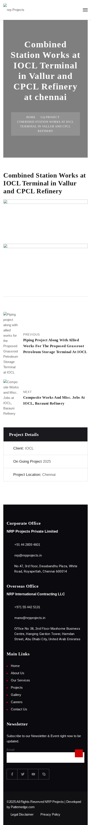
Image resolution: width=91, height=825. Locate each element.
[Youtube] (33, 774)
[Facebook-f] (12, 774)
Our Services (20, 680)
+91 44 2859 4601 (27, 544)
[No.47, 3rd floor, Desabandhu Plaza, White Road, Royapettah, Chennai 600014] (9, 566)
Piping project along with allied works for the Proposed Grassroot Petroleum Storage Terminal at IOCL (55, 346)
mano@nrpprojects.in (29, 618)
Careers (17, 702)
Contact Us (19, 709)
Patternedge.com (23, 807)
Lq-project (50, 117)
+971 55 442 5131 (27, 607)
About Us (17, 673)
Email (10, 749)
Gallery (16, 695)
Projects (17, 687)
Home (31, 117)
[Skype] (44, 774)
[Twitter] (22, 774)
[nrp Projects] (13, 9)
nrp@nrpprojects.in (28, 555)
